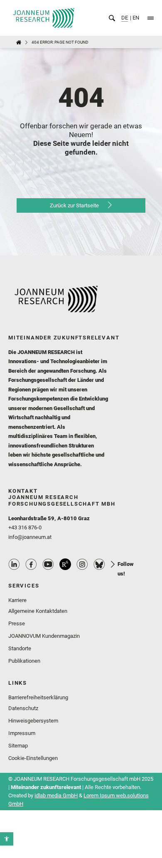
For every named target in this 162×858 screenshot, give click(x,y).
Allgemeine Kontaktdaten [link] (37, 611)
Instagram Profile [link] (82, 564)
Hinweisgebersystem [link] (33, 721)
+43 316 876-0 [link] (25, 527)
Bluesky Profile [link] (99, 564)
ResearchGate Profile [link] (65, 564)
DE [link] (124, 18)
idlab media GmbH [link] (56, 795)
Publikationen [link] (24, 661)
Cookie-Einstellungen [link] (33, 758)
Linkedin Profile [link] (14, 564)
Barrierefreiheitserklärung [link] (38, 697)
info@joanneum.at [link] (30, 537)
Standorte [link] (19, 648)
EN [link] (135, 18)
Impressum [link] (21, 733)
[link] (6, 839)
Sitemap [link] (18, 745)
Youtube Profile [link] (48, 564)
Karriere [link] (17, 600)
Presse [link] (16, 623)
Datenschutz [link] (23, 708)
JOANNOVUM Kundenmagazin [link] (44, 636)
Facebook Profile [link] (31, 564)
